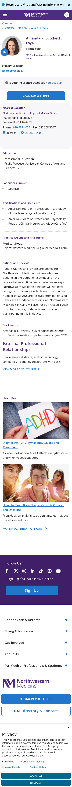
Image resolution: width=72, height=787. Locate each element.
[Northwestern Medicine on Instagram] (26, 571)
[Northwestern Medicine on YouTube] (60, 571)
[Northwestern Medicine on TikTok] (43, 571)
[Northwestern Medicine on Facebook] (10, 571)
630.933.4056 (21, 127)
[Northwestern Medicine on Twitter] (18, 571)
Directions (33, 133)
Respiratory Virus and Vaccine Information (35, 4)
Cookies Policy (38, 767)
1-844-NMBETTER (36, 698)
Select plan (55, 83)
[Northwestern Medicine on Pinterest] (52, 571)
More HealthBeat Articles (22, 529)
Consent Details (11, 767)
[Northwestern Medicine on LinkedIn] (35, 571)
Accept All (36, 775)
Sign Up (32, 590)
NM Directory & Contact (36, 710)
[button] (4, 14)
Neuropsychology (12, 70)
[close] (69, 5)
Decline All (36, 782)
